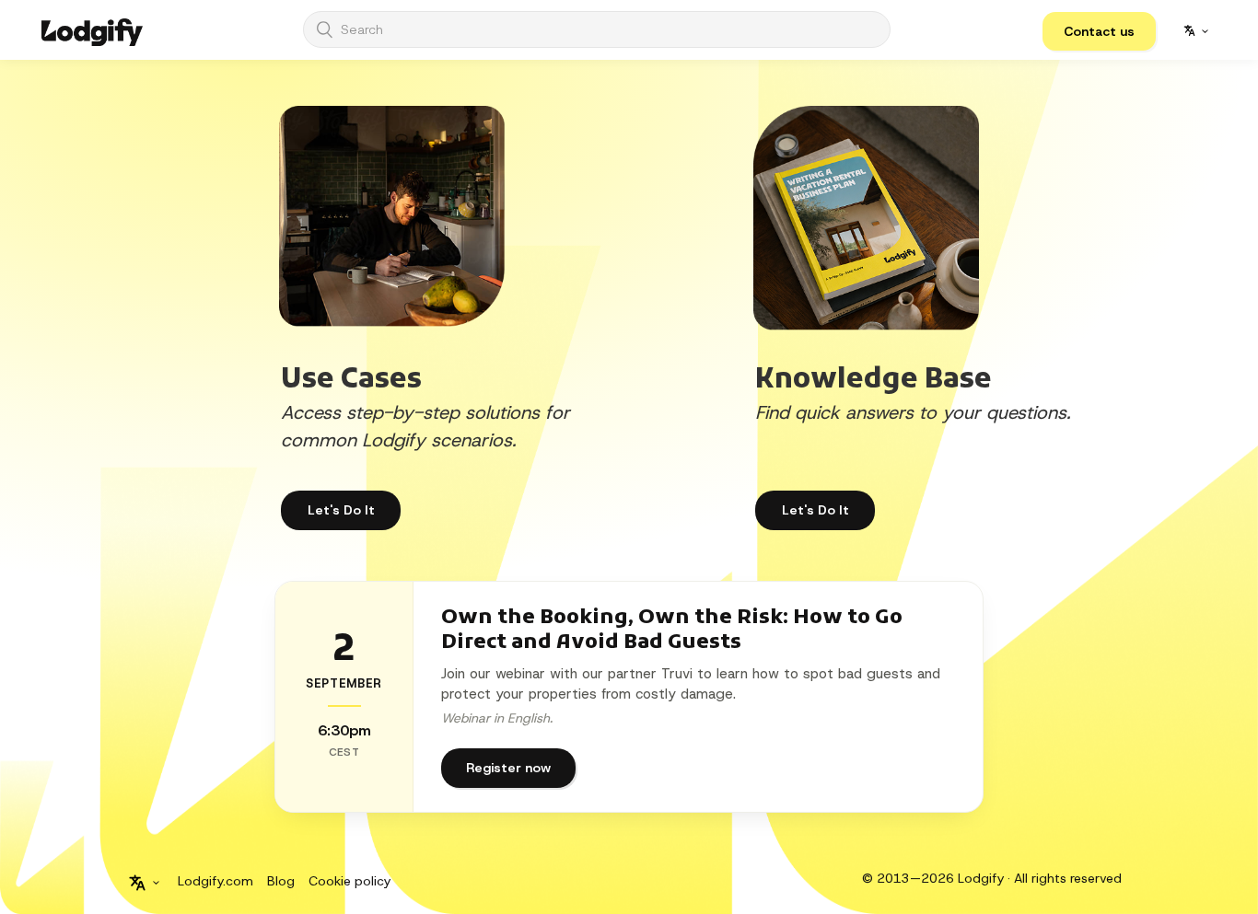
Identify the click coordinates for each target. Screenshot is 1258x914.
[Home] (92, 29)
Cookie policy (349, 881)
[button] (1099, 31)
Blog (281, 881)
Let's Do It (815, 510)
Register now (508, 767)
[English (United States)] (1195, 30)
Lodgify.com (215, 881)
